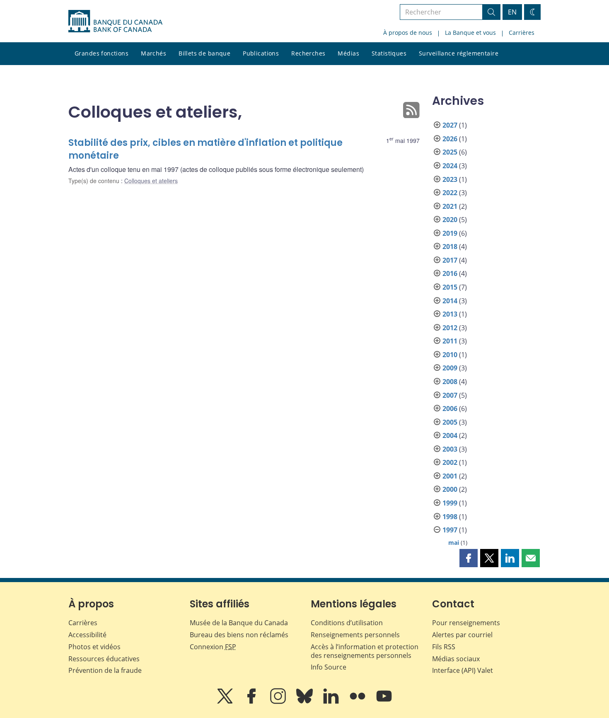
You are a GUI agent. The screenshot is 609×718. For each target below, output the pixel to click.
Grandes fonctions (101, 53)
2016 (449, 273)
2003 (449, 449)
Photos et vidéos (94, 646)
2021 (449, 206)
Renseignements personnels (355, 634)
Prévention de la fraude (105, 670)
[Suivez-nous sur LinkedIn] (332, 701)
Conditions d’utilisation (347, 622)
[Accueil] (115, 21)
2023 (449, 179)
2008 (449, 381)
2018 (449, 246)
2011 (449, 341)
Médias (348, 53)
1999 (449, 503)
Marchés (153, 53)
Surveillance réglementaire (458, 53)
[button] (468, 558)
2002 (449, 462)
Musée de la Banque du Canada (239, 622)
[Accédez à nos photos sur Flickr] (358, 701)
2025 (449, 152)
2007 (449, 395)
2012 (449, 327)
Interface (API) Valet (462, 670)
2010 (449, 354)
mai (453, 542)
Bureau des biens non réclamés (239, 634)
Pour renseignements (466, 622)
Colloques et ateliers (151, 180)
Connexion (213, 646)
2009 (449, 367)
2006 (449, 408)
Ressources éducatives (104, 658)
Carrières (521, 32)
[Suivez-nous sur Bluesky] (305, 701)
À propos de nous (407, 32)
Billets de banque (204, 53)
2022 (449, 192)
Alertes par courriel (462, 634)
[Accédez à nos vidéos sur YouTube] (384, 701)
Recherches (308, 53)
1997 (449, 529)
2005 (449, 422)
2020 (449, 219)
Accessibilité (87, 634)
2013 (449, 314)
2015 (449, 287)
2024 (449, 165)
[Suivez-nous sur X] (226, 701)
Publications (261, 53)
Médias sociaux (456, 658)
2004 (449, 435)
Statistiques (389, 53)
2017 (449, 260)
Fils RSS (443, 646)
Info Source (328, 667)
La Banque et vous (470, 32)
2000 (449, 489)
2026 (449, 138)
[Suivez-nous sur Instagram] (279, 701)
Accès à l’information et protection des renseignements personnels (364, 651)
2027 (449, 125)
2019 (449, 233)
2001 (449, 476)
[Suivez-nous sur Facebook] (252, 701)
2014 (449, 300)
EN (512, 12)
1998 (449, 516)
